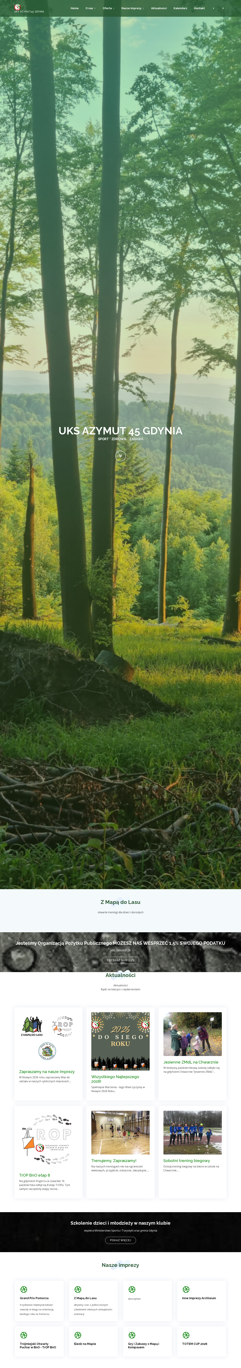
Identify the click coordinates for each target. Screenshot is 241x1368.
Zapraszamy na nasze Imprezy (47, 1071)
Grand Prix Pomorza (34, 1298)
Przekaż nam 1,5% (120, 960)
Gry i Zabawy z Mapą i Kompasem (143, 1345)
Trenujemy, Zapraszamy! (113, 1160)
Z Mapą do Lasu (85, 1298)
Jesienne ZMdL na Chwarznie (190, 1062)
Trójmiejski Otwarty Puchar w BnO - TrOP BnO (38, 1345)
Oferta (107, 8)
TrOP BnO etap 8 (34, 1175)
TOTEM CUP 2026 (194, 1344)
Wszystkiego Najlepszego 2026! (115, 1079)
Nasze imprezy (131, 8)
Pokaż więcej (120, 1240)
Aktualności (159, 8)
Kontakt (199, 8)
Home (75, 8)
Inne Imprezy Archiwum (199, 1298)
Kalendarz (180, 8)
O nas (89, 8)
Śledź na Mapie (85, 1344)
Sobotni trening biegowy (186, 1160)
